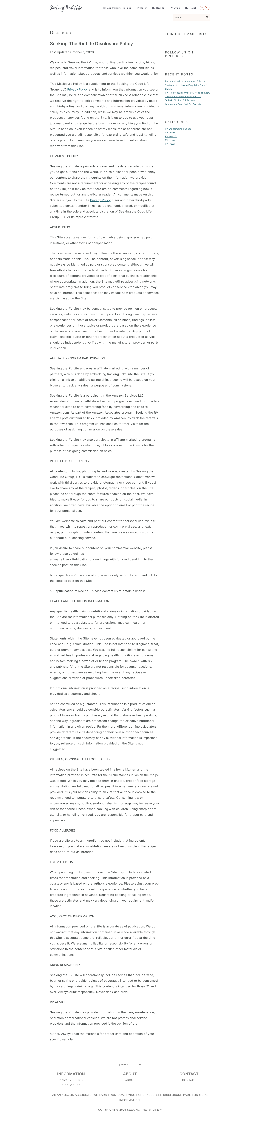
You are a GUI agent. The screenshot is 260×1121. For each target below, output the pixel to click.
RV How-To (171, 136)
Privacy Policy (77, 89)
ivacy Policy (73, 1080)
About (130, 1080)
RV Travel (170, 144)
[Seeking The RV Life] (66, 10)
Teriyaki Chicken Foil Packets (180, 100)
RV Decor (170, 132)
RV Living (170, 140)
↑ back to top (130, 1064)
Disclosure (71, 1085)
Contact (189, 1080)
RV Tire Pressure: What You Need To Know (187, 92)
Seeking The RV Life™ (144, 1109)
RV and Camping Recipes (178, 129)
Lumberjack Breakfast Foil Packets (183, 104)
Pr (61, 1080)
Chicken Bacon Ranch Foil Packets (183, 96)
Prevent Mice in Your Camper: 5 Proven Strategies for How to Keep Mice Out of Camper (185, 85)
